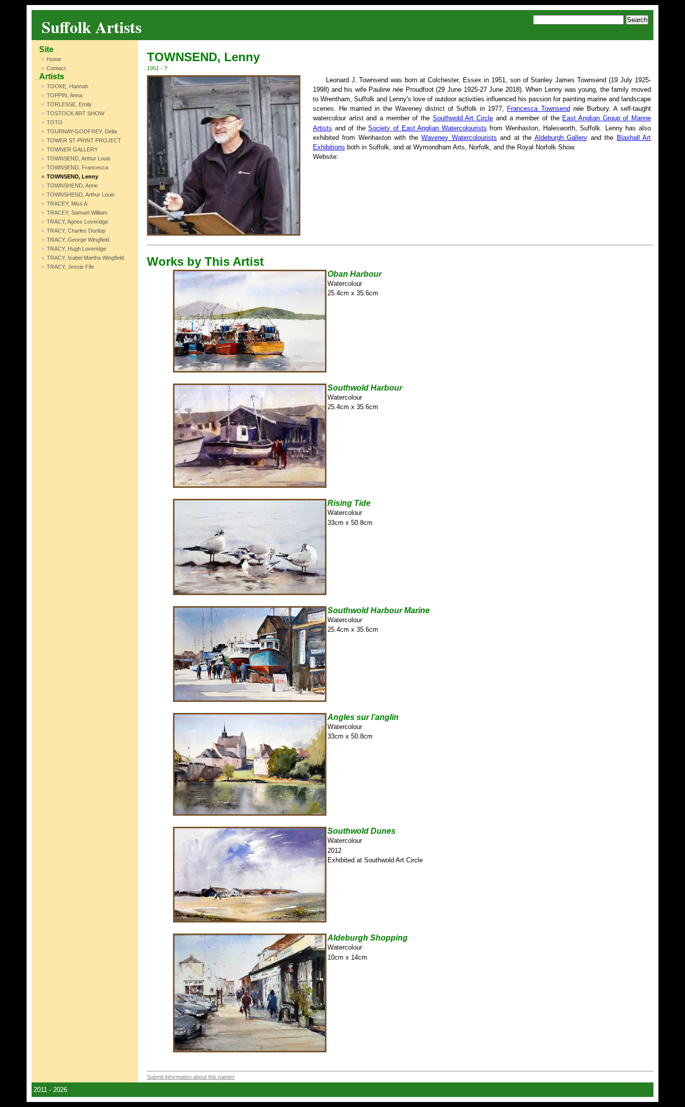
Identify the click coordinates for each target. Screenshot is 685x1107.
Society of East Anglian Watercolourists (427, 128)
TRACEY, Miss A (67, 204)
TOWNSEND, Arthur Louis (79, 158)
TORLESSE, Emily (69, 104)
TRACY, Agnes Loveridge (77, 222)
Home (54, 59)
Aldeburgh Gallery (561, 137)
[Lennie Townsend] (223, 155)
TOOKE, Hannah (67, 86)
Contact (56, 68)
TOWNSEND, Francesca (77, 167)
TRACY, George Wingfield (78, 240)
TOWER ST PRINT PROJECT (84, 140)
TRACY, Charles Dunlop (76, 231)
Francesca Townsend (538, 108)
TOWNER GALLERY (72, 149)
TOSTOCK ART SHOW (75, 113)
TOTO (55, 122)
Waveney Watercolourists (458, 137)
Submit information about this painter (191, 1077)
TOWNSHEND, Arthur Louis (81, 195)
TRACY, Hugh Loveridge (76, 249)
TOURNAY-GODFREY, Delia (82, 131)
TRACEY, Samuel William (77, 213)
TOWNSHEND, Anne (72, 185)
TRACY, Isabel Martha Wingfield (85, 258)
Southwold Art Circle (463, 118)
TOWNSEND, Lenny (72, 176)
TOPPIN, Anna (64, 95)
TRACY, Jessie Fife (70, 267)
